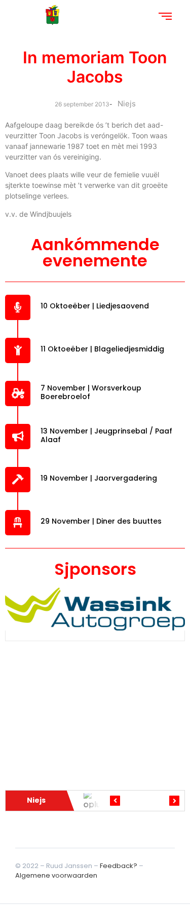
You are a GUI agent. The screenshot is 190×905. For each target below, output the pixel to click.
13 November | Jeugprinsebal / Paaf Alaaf (106, 435)
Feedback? (118, 866)
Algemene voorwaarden (56, 875)
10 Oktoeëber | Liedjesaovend (95, 306)
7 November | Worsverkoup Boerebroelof (91, 392)
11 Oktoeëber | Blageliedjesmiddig (102, 349)
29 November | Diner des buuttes (101, 521)
